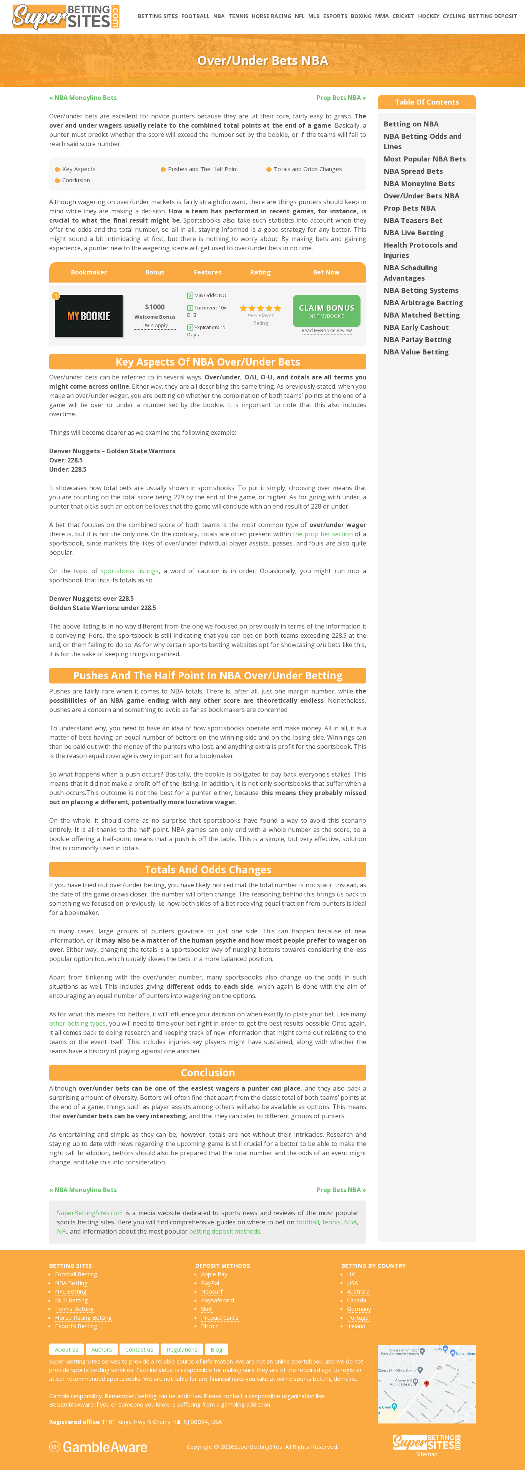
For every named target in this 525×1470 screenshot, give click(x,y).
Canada (356, 1300)
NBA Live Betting (414, 232)
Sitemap (427, 1454)
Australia (358, 1291)
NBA (219, 16)
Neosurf (212, 1291)
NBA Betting (71, 1283)
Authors (101, 1349)
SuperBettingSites (258, 1446)
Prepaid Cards (220, 1317)
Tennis (238, 16)
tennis (331, 1222)
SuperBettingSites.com (90, 1213)
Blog (217, 1349)
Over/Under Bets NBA (421, 195)
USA (352, 1283)
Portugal (358, 1317)
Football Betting (76, 1274)
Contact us (139, 1349)
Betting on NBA (411, 123)
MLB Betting (71, 1300)
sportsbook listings (130, 571)
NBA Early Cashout (416, 327)
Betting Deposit (493, 16)
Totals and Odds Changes (307, 169)
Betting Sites (158, 16)
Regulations (182, 1349)
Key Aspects (78, 169)
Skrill (207, 1308)
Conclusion (75, 180)
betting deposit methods (224, 1231)
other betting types (77, 1023)
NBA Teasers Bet (413, 220)
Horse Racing (271, 16)
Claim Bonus (326, 311)
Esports (335, 16)
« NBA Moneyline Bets (83, 97)
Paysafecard (217, 1300)
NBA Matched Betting (422, 314)
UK (351, 1274)
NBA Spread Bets (413, 171)
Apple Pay (214, 1274)
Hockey (428, 16)
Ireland (356, 1326)
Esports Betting (76, 1326)
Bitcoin (210, 1326)
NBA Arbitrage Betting (423, 302)
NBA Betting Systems (421, 290)
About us (66, 1349)
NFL (300, 16)
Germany (359, 1308)
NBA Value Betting (416, 351)
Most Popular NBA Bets (425, 158)
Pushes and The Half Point (202, 169)
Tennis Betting (74, 1308)
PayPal (210, 1283)
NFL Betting (70, 1291)
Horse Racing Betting (83, 1317)
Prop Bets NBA (409, 208)
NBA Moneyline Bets (419, 183)
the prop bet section (323, 534)
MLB (314, 16)
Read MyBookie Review (327, 330)
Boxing (361, 16)
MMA (382, 16)
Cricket (403, 16)
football (307, 1222)
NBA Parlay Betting (418, 339)
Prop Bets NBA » (341, 97)
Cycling (454, 16)
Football (195, 16)
